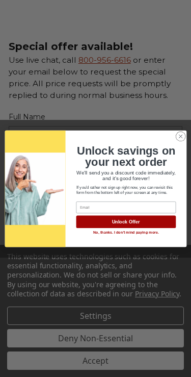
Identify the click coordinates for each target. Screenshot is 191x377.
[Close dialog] (180, 136)
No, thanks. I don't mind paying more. (125, 233)
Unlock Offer (126, 221)
